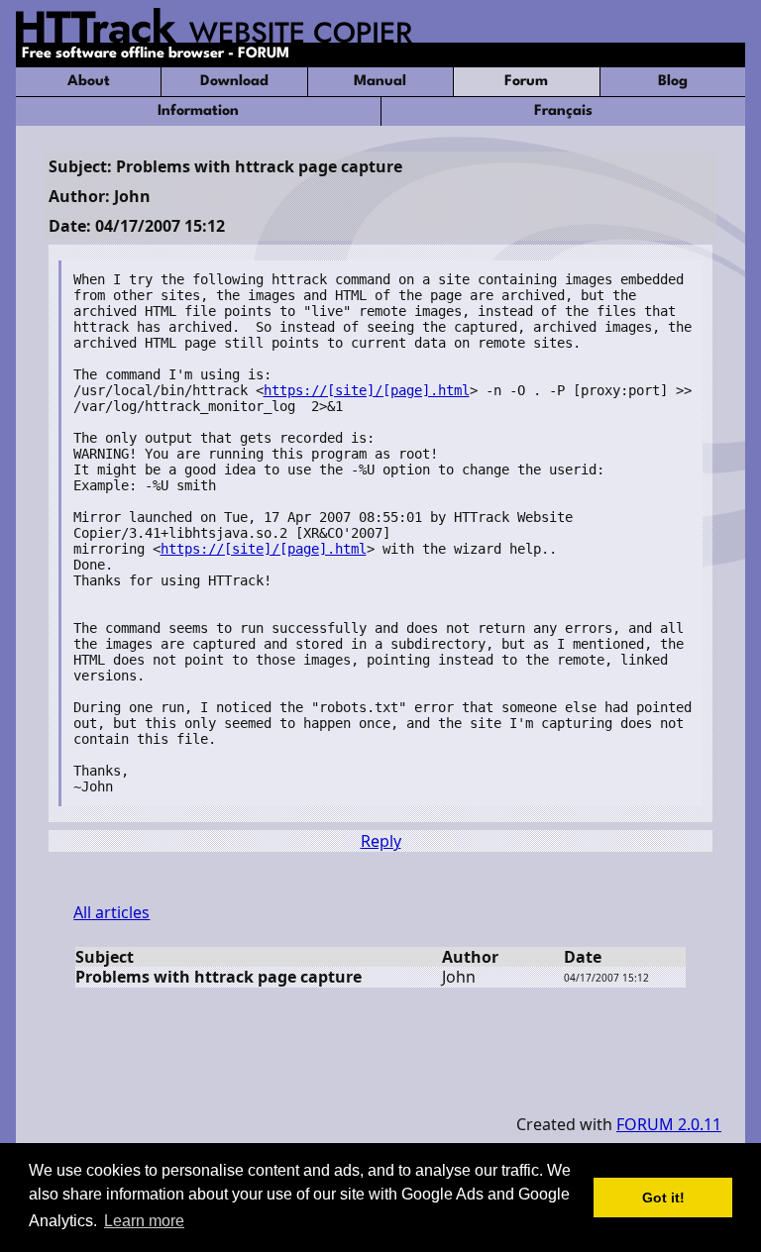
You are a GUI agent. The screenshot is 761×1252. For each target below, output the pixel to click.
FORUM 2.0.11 (668, 1124)
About (88, 81)
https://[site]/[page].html (367, 390)
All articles (111, 912)
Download (234, 81)
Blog (673, 81)
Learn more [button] (144, 1220)
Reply (381, 841)
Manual (380, 81)
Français (563, 111)
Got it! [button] (663, 1197)
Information (198, 111)
